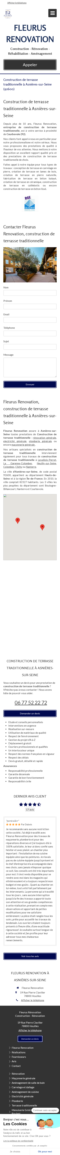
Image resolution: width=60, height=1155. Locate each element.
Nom (5, 287)
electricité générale (14, 441)
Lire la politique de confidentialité (18, 1141)
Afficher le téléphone (16, 2)
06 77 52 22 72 (31, 702)
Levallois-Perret (47, 459)
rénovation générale (44, 437)
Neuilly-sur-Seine (46, 463)
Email (6, 314)
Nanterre (31, 466)
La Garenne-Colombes (17, 463)
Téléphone (9, 327)
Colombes (8, 466)
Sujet (6, 341)
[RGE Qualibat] (30, 203)
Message (8, 354)
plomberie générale (40, 441)
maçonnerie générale (23, 444)
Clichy (18, 466)
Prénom (7, 300)
